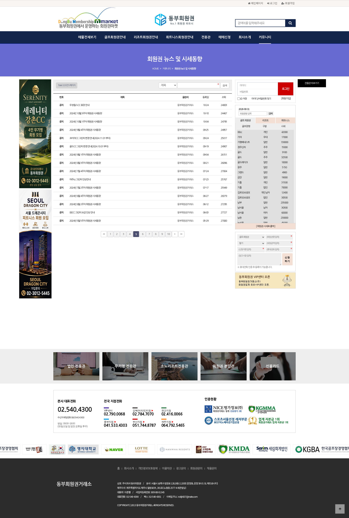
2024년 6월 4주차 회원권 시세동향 (85, 196)
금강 (240, 177)
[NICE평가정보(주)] (226, 410)
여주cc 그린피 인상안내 (80, 179)
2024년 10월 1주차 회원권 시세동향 (85, 121)
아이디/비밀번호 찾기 (261, 99)
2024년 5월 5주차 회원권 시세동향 (85, 221)
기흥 (240, 182)
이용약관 (167, 468)
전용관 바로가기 (312, 83)
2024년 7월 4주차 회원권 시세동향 (85, 171)
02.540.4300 (75, 409)
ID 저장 (243, 99)
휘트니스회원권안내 (179, 37)
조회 (224, 97)
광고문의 (181, 468)
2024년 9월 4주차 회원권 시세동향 (85, 130)
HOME (155, 68)
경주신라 (242, 147)
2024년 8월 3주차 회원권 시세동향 (85, 163)
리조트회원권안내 (146, 37)
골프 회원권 (245, 120)
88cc (240, 132)
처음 (104, 234)
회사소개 (245, 37)
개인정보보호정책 (148, 468)
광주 (240, 167)
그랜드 (241, 172)
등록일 (206, 97)
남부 (240, 202)
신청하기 (287, 259)
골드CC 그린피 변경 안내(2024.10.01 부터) (89, 146)
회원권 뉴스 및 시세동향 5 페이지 (174, 20)
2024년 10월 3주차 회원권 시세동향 (85, 113)
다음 (175, 234)
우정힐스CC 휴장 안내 (79, 105)
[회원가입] (286, 98)
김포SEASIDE (244, 192)
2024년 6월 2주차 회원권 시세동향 (85, 204)
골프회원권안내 (115, 37)
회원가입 (289, 3)
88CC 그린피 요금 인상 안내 (82, 212)
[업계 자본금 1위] (269, 422)
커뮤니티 (265, 37)
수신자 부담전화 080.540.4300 (71, 417)
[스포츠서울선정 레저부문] (226, 422)
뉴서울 (241, 223)
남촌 (240, 218)
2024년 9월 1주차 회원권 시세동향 (85, 155)
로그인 (273, 3)
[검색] (290, 23)
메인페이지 (256, 3)
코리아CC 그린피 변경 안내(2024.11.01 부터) (90, 138)
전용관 (205, 37)
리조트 (265, 120)
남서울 (241, 208)
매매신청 (225, 37)
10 (168, 234)
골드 (240, 152)
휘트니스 (285, 120)
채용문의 (212, 468)
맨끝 (181, 234)
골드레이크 (243, 162)
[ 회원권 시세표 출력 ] (265, 226)
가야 (240, 137)
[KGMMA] (269, 410)
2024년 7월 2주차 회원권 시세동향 (85, 188)
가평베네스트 (244, 142)
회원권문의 (196, 468)
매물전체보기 (87, 37)
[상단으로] (340, 509)
